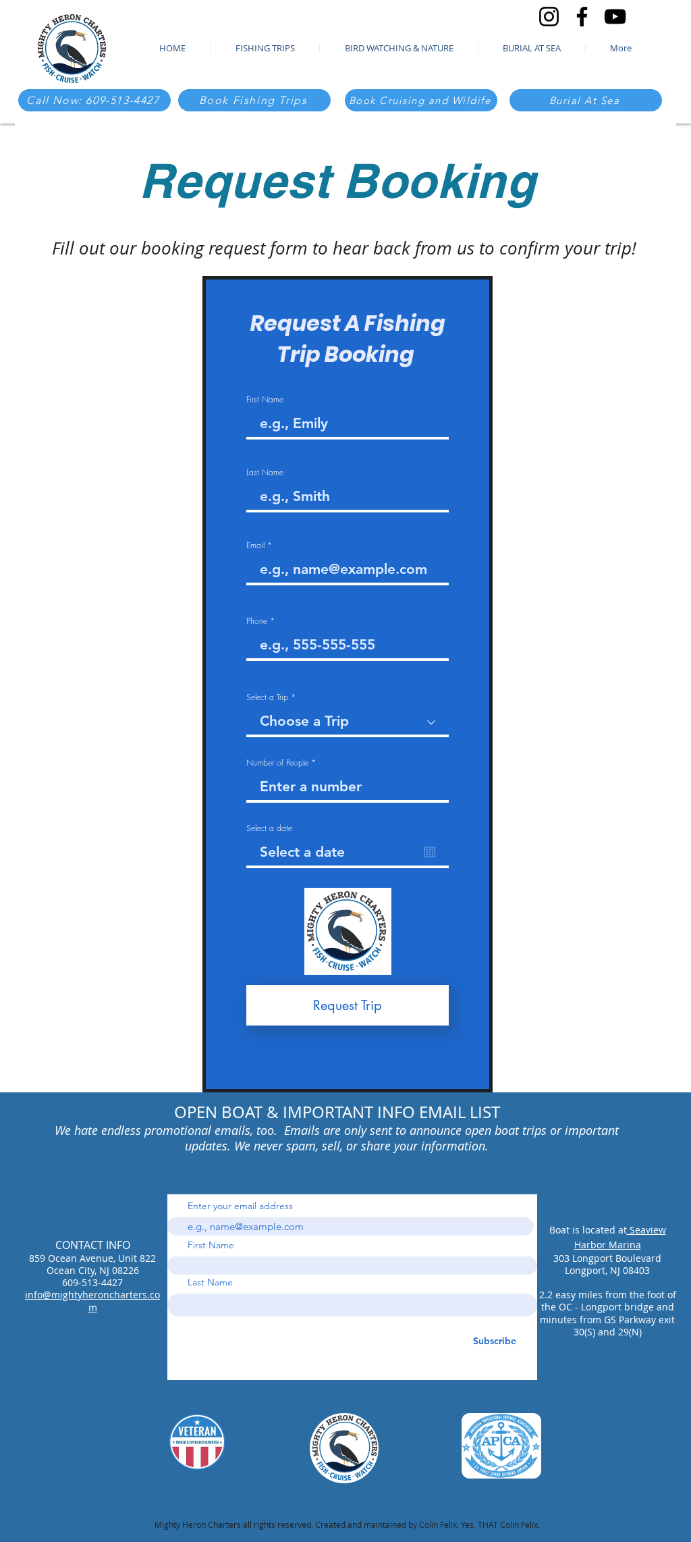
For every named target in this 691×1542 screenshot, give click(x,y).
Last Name (264, 473)
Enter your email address (240, 1206)
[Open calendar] (429, 852)
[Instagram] (549, 16)
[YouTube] (615, 16)
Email (255, 545)
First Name (264, 400)
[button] (621, 48)
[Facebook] (582, 16)
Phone (256, 621)
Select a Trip (268, 697)
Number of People (277, 763)
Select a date (269, 828)
